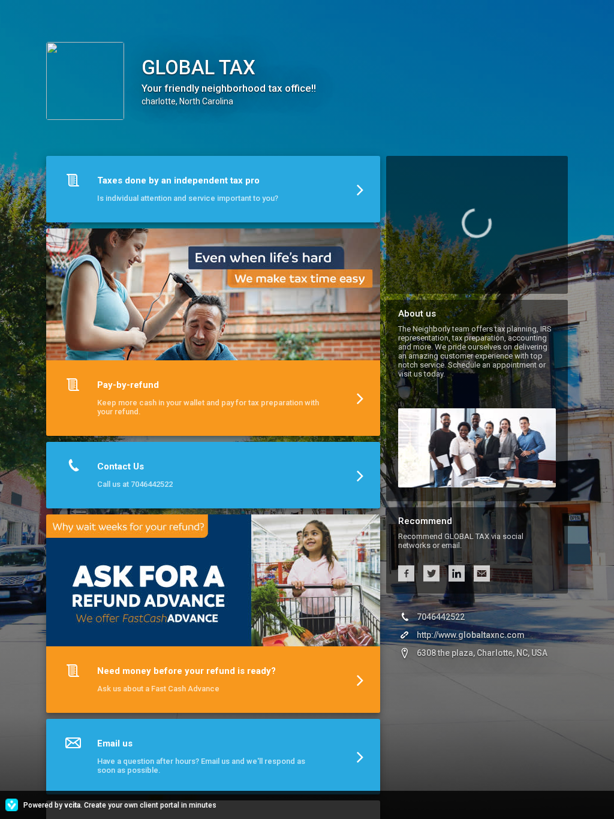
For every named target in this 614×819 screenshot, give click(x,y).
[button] (213, 192)
